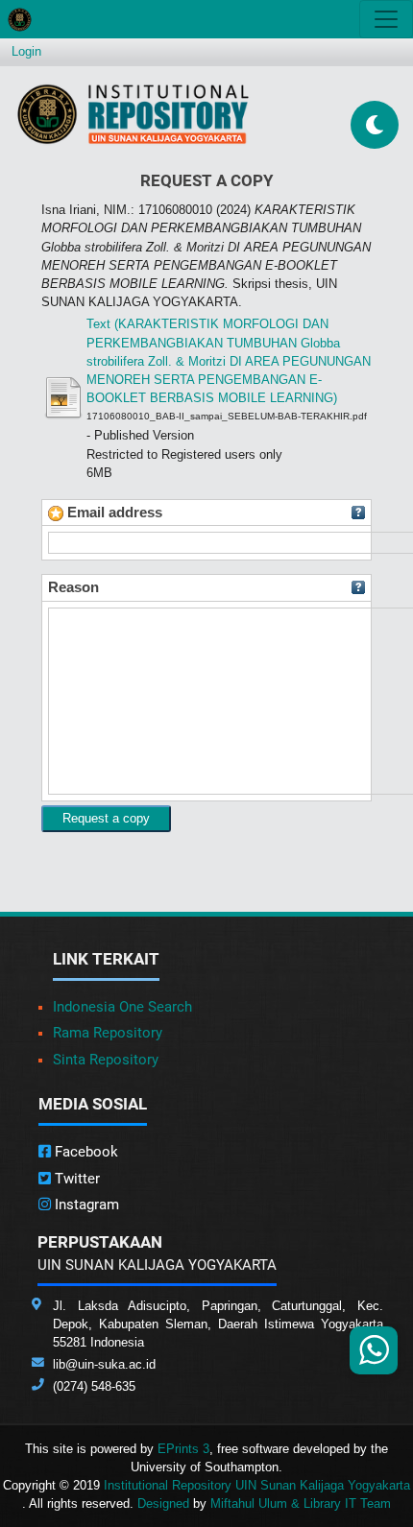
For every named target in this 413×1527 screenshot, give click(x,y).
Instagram (85, 1204)
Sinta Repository (105, 1059)
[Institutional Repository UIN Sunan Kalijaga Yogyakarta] (133, 114)
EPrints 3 (183, 1449)
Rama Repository (107, 1032)
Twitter (75, 1178)
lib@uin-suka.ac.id (104, 1364)
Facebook (84, 1151)
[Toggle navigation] (386, 19)
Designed (163, 1503)
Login (26, 51)
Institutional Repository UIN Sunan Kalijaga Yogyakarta (257, 1485)
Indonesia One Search (122, 1006)
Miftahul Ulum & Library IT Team (300, 1503)
